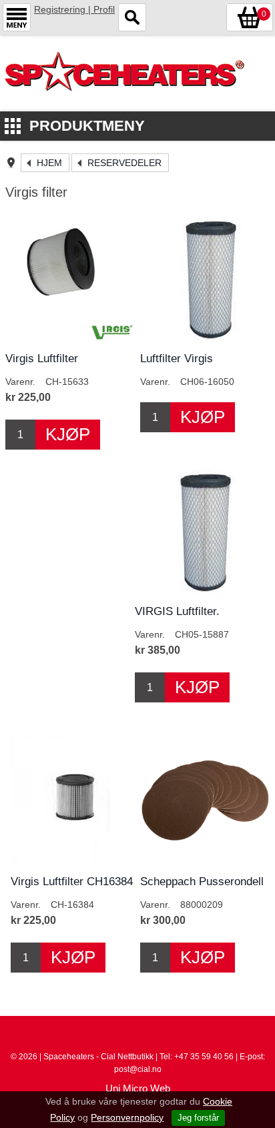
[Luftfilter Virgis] (205, 277)
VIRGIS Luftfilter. (177, 611)
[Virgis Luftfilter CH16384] (75, 800)
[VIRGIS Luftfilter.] (199, 530)
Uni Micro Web (137, 1088)
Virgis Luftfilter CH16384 (72, 881)
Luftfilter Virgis (176, 358)
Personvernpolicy (127, 1117)
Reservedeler (124, 162)
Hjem (49, 162)
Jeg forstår (198, 1118)
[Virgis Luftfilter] (70, 277)
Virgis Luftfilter (41, 358)
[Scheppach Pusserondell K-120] (205, 800)
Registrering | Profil (74, 9)
